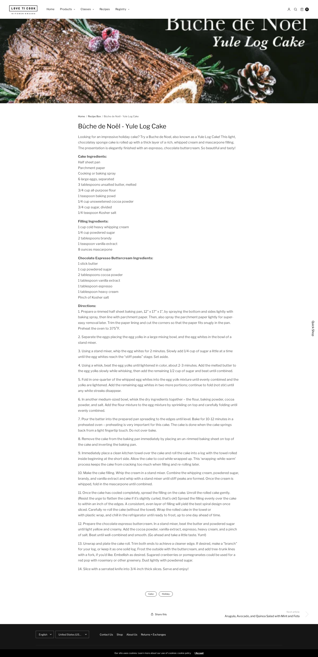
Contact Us (106, 634)
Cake (151, 594)
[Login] (289, 9)
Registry (120, 9)
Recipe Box (94, 116)
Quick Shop (313, 328)
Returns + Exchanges (153, 634)
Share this (161, 614)
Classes (86, 9)
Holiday (166, 594)
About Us (131, 634)
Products (66, 9)
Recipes (105, 9)
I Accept (199, 653)
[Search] (295, 9)
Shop (120, 634)
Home (50, 9)
